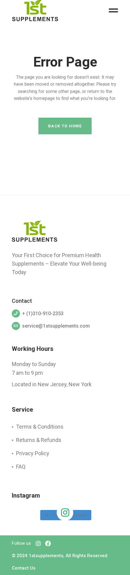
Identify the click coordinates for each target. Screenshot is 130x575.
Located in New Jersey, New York (52, 384)
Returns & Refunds (38, 440)
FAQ (20, 466)
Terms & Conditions (39, 426)
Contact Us (23, 568)
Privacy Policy (32, 453)
